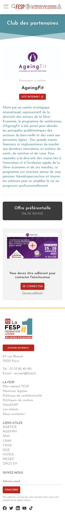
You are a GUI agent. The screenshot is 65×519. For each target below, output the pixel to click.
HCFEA (8, 454)
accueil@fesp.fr (25, 373)
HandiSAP (10, 405)
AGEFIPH (10, 431)
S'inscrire (11, 490)
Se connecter (33, 286)
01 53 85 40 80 (21, 369)
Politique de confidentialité (22, 395)
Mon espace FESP (16, 386)
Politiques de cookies (18, 400)
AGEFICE (10, 427)
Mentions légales (15, 391)
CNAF (7, 441)
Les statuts (10, 409)
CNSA (7, 445)
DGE (6, 450)
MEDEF (8, 459)
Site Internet (31, 97)
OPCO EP (10, 463)
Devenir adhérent (32, 293)
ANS (6, 436)
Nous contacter (14, 414)
